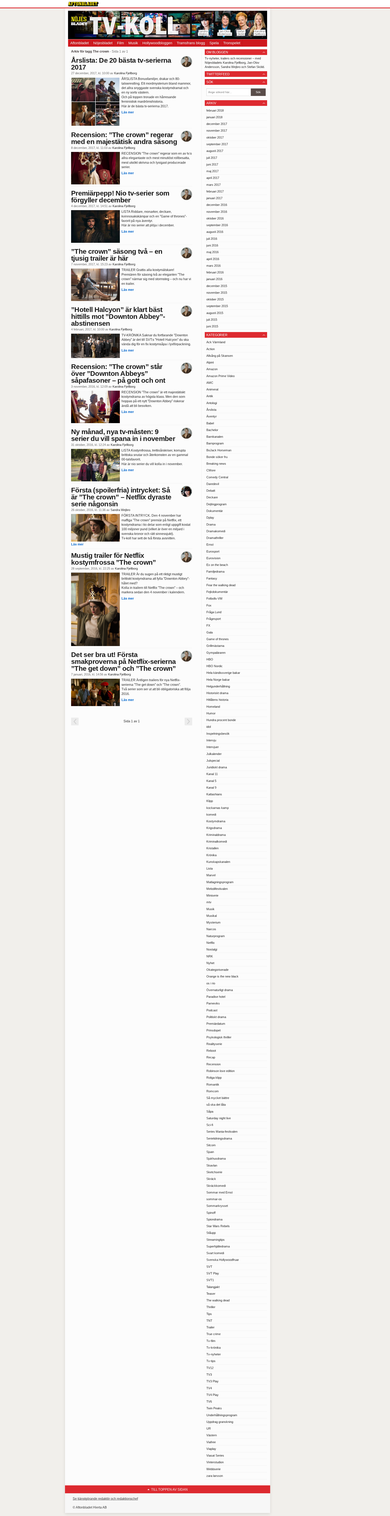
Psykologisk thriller (218, 1037)
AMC (209, 382)
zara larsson (214, 1475)
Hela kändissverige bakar (223, 672)
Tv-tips (211, 1361)
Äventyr (211, 416)
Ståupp (211, 1232)
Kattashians (214, 794)
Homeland (213, 706)
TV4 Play (212, 1395)
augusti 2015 (214, 313)
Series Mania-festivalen (221, 1131)
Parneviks (213, 1003)
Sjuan (210, 1152)
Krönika (211, 855)
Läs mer (127, 112)
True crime (213, 1334)
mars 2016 (213, 265)
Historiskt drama (217, 693)
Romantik (212, 1084)
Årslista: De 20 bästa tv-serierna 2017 (121, 63)
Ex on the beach (217, 565)
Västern (211, 1435)
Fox (208, 605)
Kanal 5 (211, 781)
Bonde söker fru (217, 457)
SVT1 (210, 1280)
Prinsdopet (213, 1030)
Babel (210, 423)
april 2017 (212, 178)
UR (208, 1428)
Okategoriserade (217, 969)
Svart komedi (215, 1253)
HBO (209, 659)
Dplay (210, 517)
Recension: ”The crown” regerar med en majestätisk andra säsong (124, 138)
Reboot (211, 1050)
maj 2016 (212, 252)
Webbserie (213, 1469)
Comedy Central (217, 477)
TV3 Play (212, 1381)
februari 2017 (215, 191)
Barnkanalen (214, 436)
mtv (208, 902)
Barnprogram (215, 443)
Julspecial (213, 760)
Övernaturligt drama (219, 990)
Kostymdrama (215, 821)
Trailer (210, 1327)
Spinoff (211, 1212)
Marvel (211, 875)
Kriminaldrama (216, 834)
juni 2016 (212, 245)
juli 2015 (211, 319)
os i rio (210, 983)
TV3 (209, 1374)
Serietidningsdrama (219, 1138)
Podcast (211, 1010)
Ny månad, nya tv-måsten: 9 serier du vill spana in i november (123, 435)
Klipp (209, 801)
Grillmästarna (215, 645)
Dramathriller (214, 538)
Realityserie (214, 1044)
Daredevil (212, 484)
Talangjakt (213, 1287)
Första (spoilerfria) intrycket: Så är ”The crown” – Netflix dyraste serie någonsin (121, 497)
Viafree (211, 1442)
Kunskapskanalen (218, 861)
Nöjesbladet (103, 43)
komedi (211, 814)
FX (208, 625)
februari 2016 (215, 272)
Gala (209, 632)
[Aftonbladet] (83, 4)
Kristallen (212, 848)
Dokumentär (214, 511)
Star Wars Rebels (218, 1226)
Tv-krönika (213, 1347)
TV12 (209, 1368)
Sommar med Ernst (219, 1192)
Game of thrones (217, 639)
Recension (213, 1064)
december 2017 (216, 124)
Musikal (211, 915)
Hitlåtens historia (217, 699)
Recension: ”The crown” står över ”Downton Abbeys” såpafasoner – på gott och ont (118, 373)
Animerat (212, 389)
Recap (210, 1057)
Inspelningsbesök (218, 733)
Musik (133, 43)
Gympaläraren (215, 652)
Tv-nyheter (213, 1354)
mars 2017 (213, 184)
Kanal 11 (212, 774)
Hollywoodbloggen (157, 43)
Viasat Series (215, 1455)
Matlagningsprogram (220, 882)
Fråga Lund (213, 612)
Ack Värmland (215, 342)
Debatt (210, 490)
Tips (209, 1314)
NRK (209, 956)
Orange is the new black (222, 976)
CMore (211, 470)
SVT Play (212, 1273)
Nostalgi (211, 949)
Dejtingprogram (216, 504)
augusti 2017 (214, 151)
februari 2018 (215, 110)
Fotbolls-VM (214, 598)
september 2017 (217, 144)
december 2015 (216, 286)
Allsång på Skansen (219, 355)
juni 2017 (212, 164)
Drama (211, 524)
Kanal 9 (211, 787)
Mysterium (213, 922)
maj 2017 (212, 171)
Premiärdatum (215, 1023)
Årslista (211, 409)
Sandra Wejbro (120, 510)
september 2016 (217, 225)
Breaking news (216, 463)
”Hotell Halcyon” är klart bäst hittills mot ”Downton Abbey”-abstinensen (118, 316)
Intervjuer (212, 747)
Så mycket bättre (217, 1098)
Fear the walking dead (220, 585)
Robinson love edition (220, 1071)
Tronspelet (231, 43)
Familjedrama (215, 571)
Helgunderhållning (218, 686)
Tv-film (211, 1341)
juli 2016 (211, 238)
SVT (209, 1266)
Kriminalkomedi (216, 841)
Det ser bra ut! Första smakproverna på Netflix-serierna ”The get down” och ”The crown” (123, 661)
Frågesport (213, 618)
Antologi (211, 403)
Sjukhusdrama (216, 1158)
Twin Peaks (214, 1408)
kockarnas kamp (217, 808)
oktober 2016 (215, 218)
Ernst (209, 544)
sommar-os (214, 1199)
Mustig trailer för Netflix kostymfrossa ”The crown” (113, 559)
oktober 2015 (215, 299)
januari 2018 (214, 117)
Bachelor (212, 430)
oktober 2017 (215, 137)
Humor (211, 713)
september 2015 (217, 306)
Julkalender (214, 754)
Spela (214, 43)
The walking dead (218, 1300)
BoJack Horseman (218, 450)
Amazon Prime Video (220, 376)
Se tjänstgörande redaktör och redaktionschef (105, 1498)
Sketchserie (214, 1172)
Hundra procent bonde (221, 720)
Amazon (212, 369)
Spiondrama (214, 1219)
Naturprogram (215, 936)
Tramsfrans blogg (191, 43)
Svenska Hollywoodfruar (222, 1259)
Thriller (210, 1307)
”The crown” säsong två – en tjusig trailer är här (116, 254)
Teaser (210, 1293)
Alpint (210, 362)
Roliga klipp (214, 1077)
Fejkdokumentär (217, 591)
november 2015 (216, 292)
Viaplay (211, 1448)
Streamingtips (215, 1239)
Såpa (209, 1111)
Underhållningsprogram (221, 1415)
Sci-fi (209, 1125)
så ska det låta (216, 1104)
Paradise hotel (215, 996)
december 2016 (216, 204)
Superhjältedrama (218, 1246)
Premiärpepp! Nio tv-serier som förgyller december (120, 196)
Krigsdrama (214, 828)
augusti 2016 (214, 231)
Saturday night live (218, 1118)
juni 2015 (212, 326)
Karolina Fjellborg (125, 73)
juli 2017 (211, 157)
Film (120, 43)
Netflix (210, 942)
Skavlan (211, 1165)
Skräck (211, 1179)
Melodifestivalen (217, 888)
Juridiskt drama (216, 767)
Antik (209, 396)
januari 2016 (214, 279)
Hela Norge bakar (218, 679)
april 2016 (212, 259)
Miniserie (212, 895)
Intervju (211, 740)
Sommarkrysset (217, 1205)
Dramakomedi (215, 531)
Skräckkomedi (216, 1185)
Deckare (212, 497)
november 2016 (216, 211)
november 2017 (216, 130)
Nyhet (210, 963)
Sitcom (211, 1145)
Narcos (211, 929)
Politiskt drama (216, 1017)
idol (208, 726)
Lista (209, 868)
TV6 (209, 1401)
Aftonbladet (79, 43)
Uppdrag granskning (219, 1422)
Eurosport (212, 551)
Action (210, 349)
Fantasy (211, 578)
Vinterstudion (215, 1462)
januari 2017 (214, 198)
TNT (209, 1320)
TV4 (209, 1388)
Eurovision (213, 558)
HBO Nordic (214, 666)
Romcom (212, 1091)
